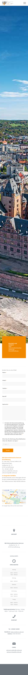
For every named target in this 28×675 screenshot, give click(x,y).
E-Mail (4, 380)
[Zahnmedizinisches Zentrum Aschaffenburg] (11, 3)
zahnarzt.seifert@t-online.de (14, 650)
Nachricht (5, 404)
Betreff (4, 396)
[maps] (14, 496)
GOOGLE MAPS (14, 556)
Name (4, 372)
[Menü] (24, 3)
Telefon (4, 388)
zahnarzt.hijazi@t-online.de (14, 652)
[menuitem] (24, 3)
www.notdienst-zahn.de (17, 632)
